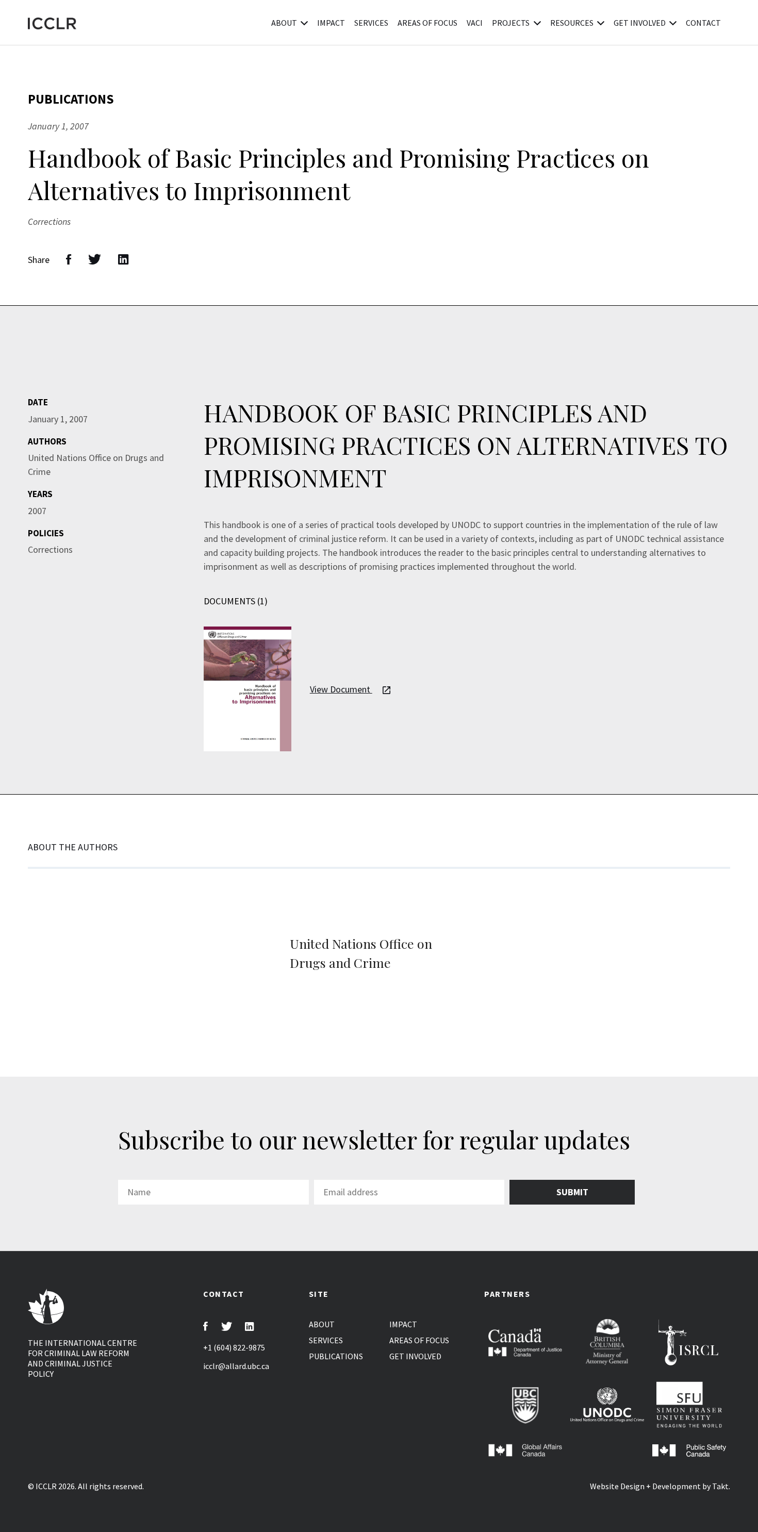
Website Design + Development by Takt (659, 1486)
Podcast (249, 23)
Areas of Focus (427, 23)
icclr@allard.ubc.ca (236, 1366)
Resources (572, 23)
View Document (341, 689)
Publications (194, 23)
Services (371, 23)
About (284, 23)
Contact (703, 23)
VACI (475, 23)
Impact (331, 23)
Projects (511, 23)
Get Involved (640, 23)
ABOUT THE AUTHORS (73, 847)
